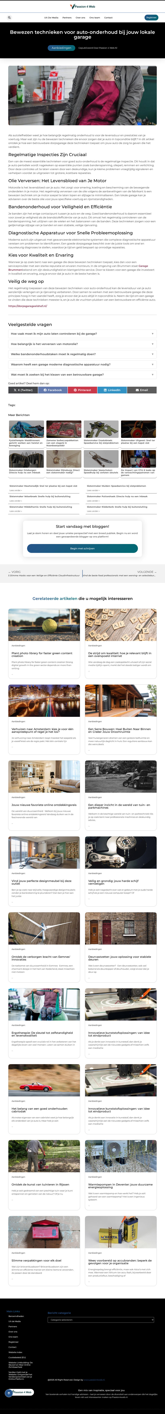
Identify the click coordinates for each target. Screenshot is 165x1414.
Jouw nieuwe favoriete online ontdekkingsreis (44, 805)
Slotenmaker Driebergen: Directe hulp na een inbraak (24, 471)
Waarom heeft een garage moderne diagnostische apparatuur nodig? (82, 364)
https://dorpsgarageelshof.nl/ (27, 306)
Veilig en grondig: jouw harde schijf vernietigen (113, 882)
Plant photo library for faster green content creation (42, 655)
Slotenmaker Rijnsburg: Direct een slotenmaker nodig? (63, 471)
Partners (67, 17)
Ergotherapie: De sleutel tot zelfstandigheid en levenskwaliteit (42, 1034)
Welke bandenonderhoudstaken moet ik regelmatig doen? (82, 354)
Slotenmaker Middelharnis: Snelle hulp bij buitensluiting (41, 507)
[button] (9, 17)
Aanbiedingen (61, 47)
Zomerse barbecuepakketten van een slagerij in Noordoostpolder (62, 443)
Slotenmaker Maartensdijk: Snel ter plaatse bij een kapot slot (43, 486)
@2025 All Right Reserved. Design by (76, 1380)
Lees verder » (16, 490)
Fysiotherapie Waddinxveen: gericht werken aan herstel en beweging (26, 443)
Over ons (80, 17)
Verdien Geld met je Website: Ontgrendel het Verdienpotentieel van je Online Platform (20, 1375)
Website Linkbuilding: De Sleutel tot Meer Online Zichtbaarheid (21, 1364)
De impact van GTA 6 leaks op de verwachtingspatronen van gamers (138, 472)
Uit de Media (15, 1321)
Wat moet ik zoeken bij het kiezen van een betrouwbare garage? (82, 374)
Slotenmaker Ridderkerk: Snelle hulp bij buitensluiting (117, 507)
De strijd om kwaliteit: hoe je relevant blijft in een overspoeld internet (119, 655)
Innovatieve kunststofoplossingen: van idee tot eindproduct (119, 1034)
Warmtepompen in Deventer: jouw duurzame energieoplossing (120, 1186)
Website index (15, 1352)
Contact (108, 17)
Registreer (14, 1342)
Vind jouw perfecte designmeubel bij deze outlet (41, 882)
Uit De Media (51, 17)
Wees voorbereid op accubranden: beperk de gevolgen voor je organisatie (120, 1262)
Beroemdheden (16, 1316)
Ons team (94, 17)
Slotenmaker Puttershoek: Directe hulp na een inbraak (117, 496)
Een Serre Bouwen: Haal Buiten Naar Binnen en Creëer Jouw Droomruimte (119, 730)
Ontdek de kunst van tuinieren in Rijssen (40, 1184)
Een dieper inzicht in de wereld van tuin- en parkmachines (119, 806)
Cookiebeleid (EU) (17, 1357)
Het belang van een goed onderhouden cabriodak (40, 1110)
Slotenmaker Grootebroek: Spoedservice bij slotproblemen (101, 441)
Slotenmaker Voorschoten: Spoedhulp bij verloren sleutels (101, 471)
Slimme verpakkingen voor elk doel (36, 1260)
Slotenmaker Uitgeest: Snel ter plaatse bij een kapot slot (138, 441)
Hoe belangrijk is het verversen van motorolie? (82, 344)
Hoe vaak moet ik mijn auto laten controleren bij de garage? (82, 333)
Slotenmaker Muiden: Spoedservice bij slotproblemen (116, 486)
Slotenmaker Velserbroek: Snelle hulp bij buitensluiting (40, 496)
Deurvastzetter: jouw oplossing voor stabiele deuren (119, 958)
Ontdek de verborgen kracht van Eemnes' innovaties (41, 958)
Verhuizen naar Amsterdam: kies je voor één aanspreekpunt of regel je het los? (42, 730)
